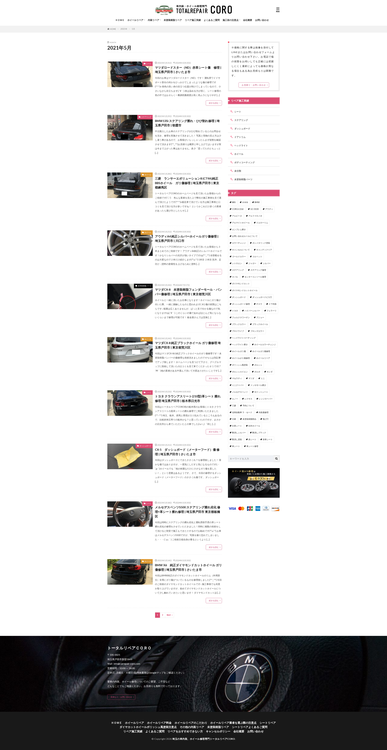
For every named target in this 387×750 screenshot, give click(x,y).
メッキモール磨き (258, 385)
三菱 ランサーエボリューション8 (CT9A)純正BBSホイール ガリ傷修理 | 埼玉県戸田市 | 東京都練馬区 (187, 183)
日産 (234, 419)
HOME (113, 29)
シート (148, 64)
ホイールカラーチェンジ (265, 344)
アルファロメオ (255, 216)
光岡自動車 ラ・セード (242, 412)
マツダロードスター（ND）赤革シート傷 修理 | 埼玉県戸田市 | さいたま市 (188, 70)
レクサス (248, 399)
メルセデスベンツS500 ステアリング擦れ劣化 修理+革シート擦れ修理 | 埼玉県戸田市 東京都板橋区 (187, 511)
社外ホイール (254, 426)
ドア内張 (272, 304)
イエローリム (262, 222)
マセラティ (237, 378)
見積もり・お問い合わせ (121, 697)
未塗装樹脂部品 (249, 419)
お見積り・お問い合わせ (254, 85)
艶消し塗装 (237, 439)
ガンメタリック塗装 (261, 243)
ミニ (263, 378)
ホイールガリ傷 (239, 351)
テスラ (259, 304)
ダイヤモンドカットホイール (245, 290)
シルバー (267, 263)
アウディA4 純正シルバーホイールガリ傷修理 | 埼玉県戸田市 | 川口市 (186, 238)
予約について (248, 405)
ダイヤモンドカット (241, 283)
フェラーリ (271, 310)
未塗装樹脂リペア (173, 20)
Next (169, 615)
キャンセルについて (241, 249)
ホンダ (270, 371)
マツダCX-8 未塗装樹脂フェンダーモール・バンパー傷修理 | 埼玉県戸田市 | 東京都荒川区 (188, 292)
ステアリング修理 (258, 270)
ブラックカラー (239, 324)
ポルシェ (258, 365)
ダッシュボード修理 (241, 304)
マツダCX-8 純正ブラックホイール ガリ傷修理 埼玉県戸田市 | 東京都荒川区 (188, 345)
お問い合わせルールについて (245, 236)
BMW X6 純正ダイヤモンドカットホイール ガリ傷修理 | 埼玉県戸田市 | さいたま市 (188, 567)
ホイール (148, 175)
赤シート (252, 439)
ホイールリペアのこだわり (191, 722)
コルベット (257, 256)
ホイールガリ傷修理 (261, 351)
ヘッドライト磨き (240, 344)
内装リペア (153, 20)
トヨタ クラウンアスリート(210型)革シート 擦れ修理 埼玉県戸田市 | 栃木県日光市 (188, 398)
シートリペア (268, 722)
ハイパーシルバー (252, 310)
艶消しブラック (259, 432)
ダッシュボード (145, 446)
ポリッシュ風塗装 (240, 365)
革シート (236, 446)
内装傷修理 (263, 412)
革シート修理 (252, 446)
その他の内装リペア (192, 727)
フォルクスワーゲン (241, 317)
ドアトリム (240, 137)
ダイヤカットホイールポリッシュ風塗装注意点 (148, 727)
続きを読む (214, 103)
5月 (133, 29)
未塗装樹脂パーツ (144, 286)
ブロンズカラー (257, 331)
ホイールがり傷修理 (241, 358)
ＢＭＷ (245, 202)
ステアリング (146, 117)
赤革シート (268, 439)
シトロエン (237, 263)
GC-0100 (254, 209)
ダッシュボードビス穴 (262, 297)
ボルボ (257, 371)
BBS (234, 202)
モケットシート (261, 392)
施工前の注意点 (231, 20)
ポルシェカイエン (240, 371)
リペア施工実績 (193, 20)
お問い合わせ (262, 20)
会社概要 (247, 20)
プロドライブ (238, 331)
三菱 (234, 405)
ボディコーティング (244, 162)
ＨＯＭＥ (119, 20)
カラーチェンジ (239, 243)
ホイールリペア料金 (159, 722)
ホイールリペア (135, 20)
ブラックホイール (260, 324)
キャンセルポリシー (218, 731)
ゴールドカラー (239, 256)
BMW (257, 202)
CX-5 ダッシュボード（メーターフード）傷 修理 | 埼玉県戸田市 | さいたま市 (187, 452)
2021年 (123, 29)
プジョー (260, 317)
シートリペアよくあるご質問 (249, 727)
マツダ (251, 378)
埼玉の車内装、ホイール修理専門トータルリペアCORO (203, 738)
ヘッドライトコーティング (244, 338)
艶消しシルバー (239, 432)
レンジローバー (266, 399)
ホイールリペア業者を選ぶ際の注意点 (233, 722)
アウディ (269, 209)
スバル (235, 277)
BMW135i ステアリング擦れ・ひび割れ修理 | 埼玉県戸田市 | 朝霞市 (187, 123)
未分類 (237, 170)
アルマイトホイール (241, 222)
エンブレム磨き (239, 229)
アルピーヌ (237, 216)
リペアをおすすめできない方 (185, 731)
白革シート (237, 426)
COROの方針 (238, 209)
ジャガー (252, 263)
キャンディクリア (264, 249)
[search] (276, 458)
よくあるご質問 (212, 20)
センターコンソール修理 (255, 277)
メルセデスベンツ (240, 392)
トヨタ (235, 310)
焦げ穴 (266, 419)
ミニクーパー (238, 385)
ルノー (235, 399)
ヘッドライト (241, 145)
